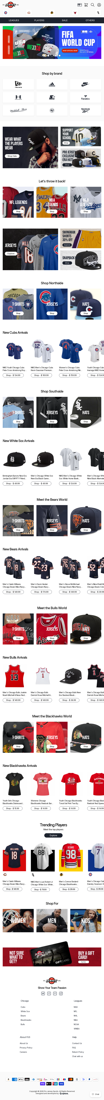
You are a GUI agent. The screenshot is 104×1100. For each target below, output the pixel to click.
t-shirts (18, 629)
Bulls (23, 1024)
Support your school (67, 134)
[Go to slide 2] (48, 55)
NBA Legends (52, 202)
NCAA (76, 1024)
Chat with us (77, 1056)
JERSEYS (10, 245)
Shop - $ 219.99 (68, 889)
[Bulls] (75, 13)
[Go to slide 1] (44, 55)
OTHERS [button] (90, 20)
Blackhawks (26, 1020)
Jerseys (52, 304)
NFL (75, 1011)
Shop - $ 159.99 (69, 375)
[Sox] (98, 13)
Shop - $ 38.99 (69, 700)
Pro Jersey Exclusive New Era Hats (71, 156)
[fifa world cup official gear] (52, 42)
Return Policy (78, 1052)
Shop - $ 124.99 (69, 483)
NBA (76, 1020)
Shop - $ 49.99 (13, 483)
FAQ (74, 1047)
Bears (23, 1016)
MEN (52, 920)
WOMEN (18, 920)
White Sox (25, 1011)
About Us (24, 1043)
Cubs (23, 1007)
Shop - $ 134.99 (13, 375)
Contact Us (77, 1043)
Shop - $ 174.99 (41, 592)
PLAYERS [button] (39, 20)
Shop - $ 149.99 (13, 592)
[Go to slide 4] (56, 55)
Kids (85, 920)
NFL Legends (18, 202)
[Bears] (29, 13)
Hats (85, 304)
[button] (92, 5)
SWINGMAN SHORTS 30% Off (68, 236)
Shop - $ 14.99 (40, 808)
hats (85, 520)
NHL (75, 1016)
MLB (76, 1007)
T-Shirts (18, 304)
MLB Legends (86, 202)
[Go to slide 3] (52, 55)
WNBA (76, 1029)
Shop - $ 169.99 (41, 375)
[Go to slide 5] (59, 55)
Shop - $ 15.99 (12, 808)
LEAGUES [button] (14, 20)
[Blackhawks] (52, 13)
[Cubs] (6, 13)
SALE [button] (65, 20)
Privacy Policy (26, 1047)
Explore (53, 835)
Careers (23, 1052)
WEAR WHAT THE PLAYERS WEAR (13, 143)
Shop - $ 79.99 (40, 889)
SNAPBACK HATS (71, 258)
